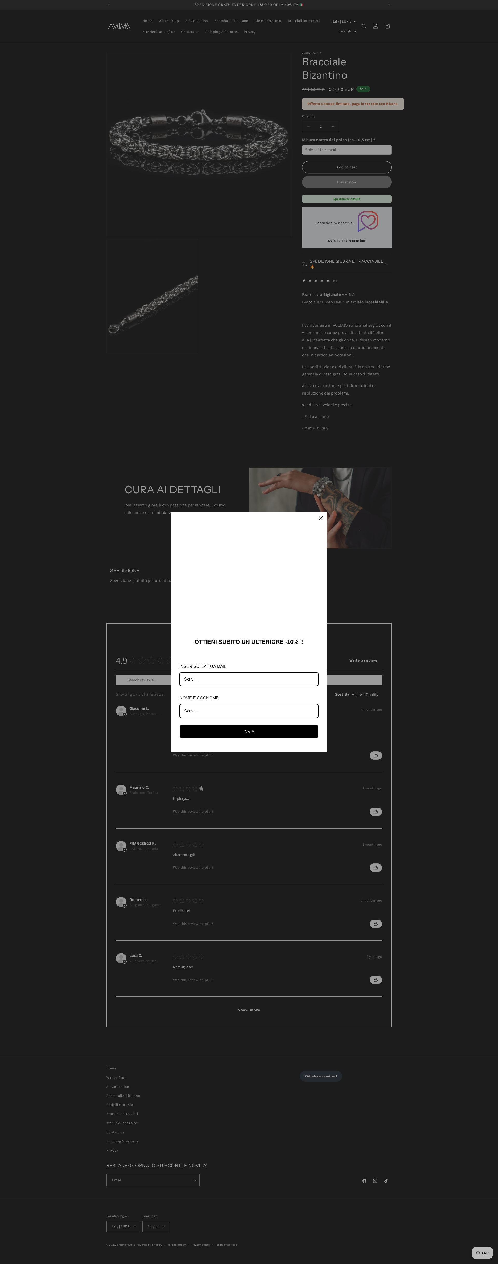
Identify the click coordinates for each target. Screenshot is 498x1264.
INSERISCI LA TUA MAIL (202, 666)
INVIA (249, 731)
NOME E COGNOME (199, 698)
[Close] (320, 518)
